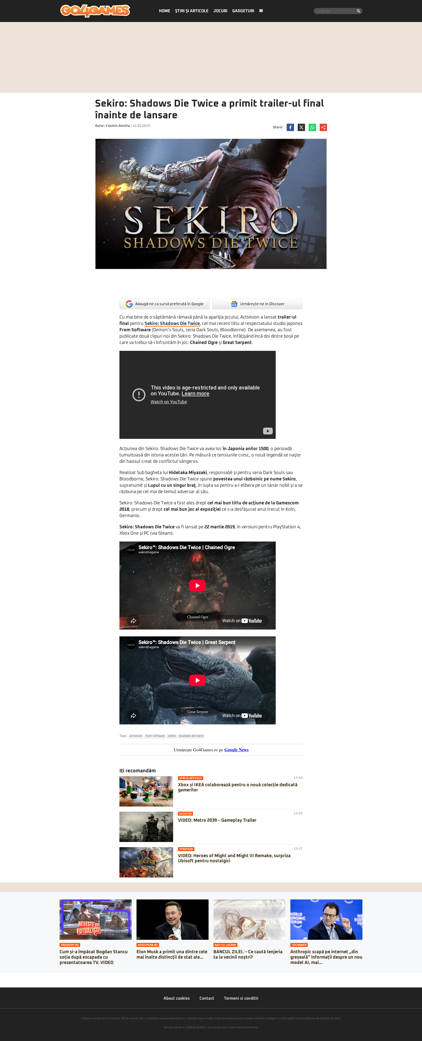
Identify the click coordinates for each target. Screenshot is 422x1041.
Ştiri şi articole (192, 11)
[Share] (5, 976)
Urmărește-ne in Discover (262, 304)
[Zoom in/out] (13, 976)
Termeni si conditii (241, 998)
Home (164, 11)
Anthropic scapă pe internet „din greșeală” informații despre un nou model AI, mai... (326, 957)
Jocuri (220, 11)
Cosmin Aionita (118, 126)
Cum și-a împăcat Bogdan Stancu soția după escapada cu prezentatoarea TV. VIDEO (94, 957)
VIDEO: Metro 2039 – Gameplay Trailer (217, 820)
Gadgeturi (243, 11)
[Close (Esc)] (1, 976)
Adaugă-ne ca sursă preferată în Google (169, 304)
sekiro (172, 736)
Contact (207, 998)
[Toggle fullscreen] (9, 976)
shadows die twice (191, 736)
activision (135, 736)
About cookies (177, 998)
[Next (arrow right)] (5, 981)
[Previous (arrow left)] (1, 981)
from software (155, 736)
